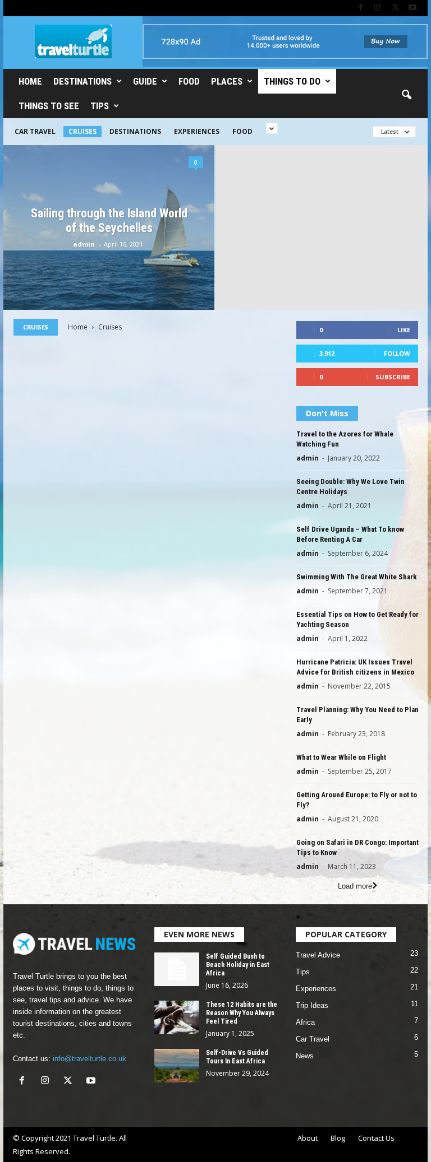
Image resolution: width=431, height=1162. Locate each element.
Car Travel (35, 131)
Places (226, 81)
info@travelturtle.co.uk (89, 1058)
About (307, 1138)
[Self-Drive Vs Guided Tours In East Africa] (176, 1065)
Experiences (196, 131)
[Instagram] (377, 8)
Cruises (82, 131)
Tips (99, 105)
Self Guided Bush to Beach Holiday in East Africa (237, 964)
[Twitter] (395, 8)
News (305, 1056)
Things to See (49, 105)
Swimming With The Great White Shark (356, 577)
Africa (305, 1022)
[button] (406, 95)
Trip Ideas (312, 1005)
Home (30, 81)
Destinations (82, 81)
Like (403, 330)
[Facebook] (360, 8)
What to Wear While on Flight (341, 757)
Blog (338, 1138)
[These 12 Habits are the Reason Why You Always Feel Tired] (176, 1017)
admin (84, 244)
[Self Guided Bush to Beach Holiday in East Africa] (176, 969)
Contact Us (376, 1138)
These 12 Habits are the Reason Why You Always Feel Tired (241, 1013)
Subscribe (392, 377)
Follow (397, 353)
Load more (355, 886)
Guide (145, 81)
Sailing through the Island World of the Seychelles (109, 220)
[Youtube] (412, 8)
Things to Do (292, 81)
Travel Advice (318, 955)
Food (189, 81)
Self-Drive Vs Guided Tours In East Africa (237, 1057)
